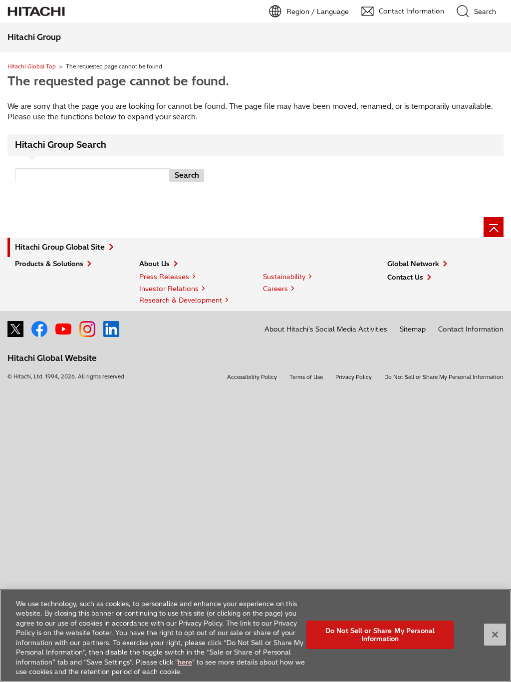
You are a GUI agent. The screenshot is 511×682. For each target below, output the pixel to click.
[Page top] (494, 227)
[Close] (495, 635)
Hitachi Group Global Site (60, 247)
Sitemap (413, 329)
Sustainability (284, 277)
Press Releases (164, 277)
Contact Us (405, 277)
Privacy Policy (353, 376)
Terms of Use (306, 376)
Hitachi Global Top (31, 66)
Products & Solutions (49, 264)
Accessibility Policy (252, 376)
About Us (154, 264)
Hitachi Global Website (52, 358)
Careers (275, 289)
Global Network (413, 264)
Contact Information (471, 329)
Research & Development (180, 300)
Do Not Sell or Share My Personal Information (444, 376)
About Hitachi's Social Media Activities (325, 329)
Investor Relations (169, 289)
